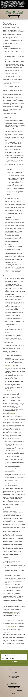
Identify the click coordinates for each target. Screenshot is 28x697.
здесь (10, 110)
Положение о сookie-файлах (14, 686)
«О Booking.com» (9, 390)
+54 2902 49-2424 (14, 672)
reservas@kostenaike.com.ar (9, 352)
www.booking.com (9, 365)
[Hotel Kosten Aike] (14, 12)
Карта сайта (14, 683)
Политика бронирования (14, 687)
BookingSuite (19, 690)
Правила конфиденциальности (14, 684)
